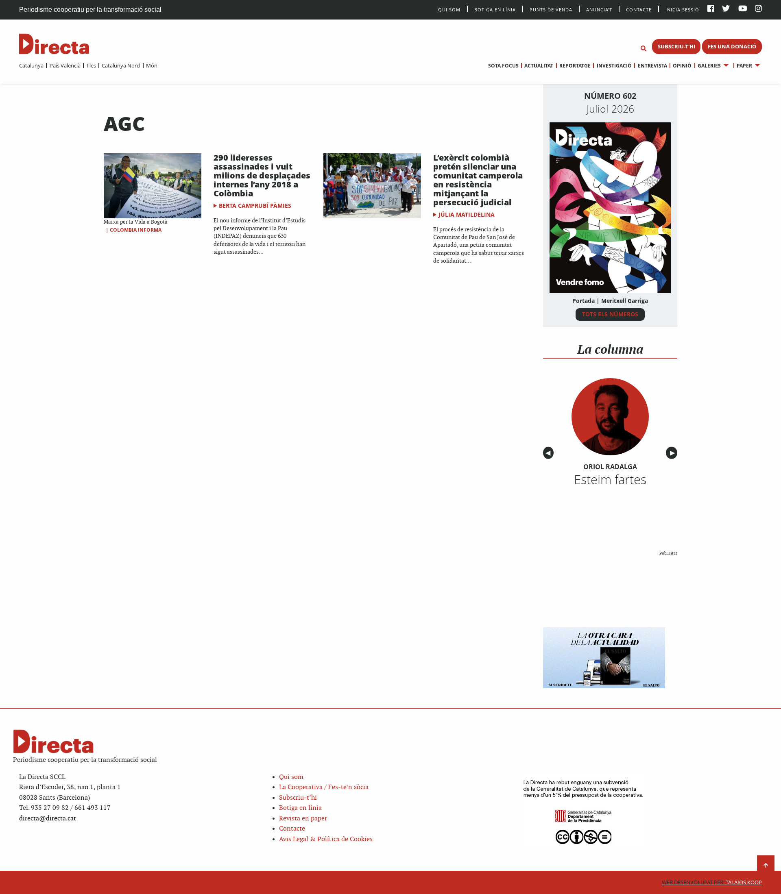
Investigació (614, 65)
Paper (744, 65)
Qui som (291, 777)
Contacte (639, 9)
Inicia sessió (682, 9)
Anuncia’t (599, 9)
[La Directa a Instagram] (758, 9)
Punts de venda (551, 9)
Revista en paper (303, 818)
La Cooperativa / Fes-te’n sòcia (324, 787)
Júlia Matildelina (466, 214)
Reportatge (575, 65)
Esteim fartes (610, 479)
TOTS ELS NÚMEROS (610, 314)
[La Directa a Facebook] (710, 9)
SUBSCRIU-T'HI (676, 46)
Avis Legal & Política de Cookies (326, 839)
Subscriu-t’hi (298, 798)
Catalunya (31, 65)
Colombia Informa (135, 230)
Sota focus (503, 65)
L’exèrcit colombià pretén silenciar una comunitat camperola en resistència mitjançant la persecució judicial (478, 180)
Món (151, 65)
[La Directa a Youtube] (742, 9)
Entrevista (652, 65)
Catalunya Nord (121, 65)
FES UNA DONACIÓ (732, 46)
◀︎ (549, 453)
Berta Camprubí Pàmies (255, 205)
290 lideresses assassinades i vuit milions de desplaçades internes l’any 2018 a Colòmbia (262, 175)
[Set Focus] (643, 49)
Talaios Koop (712, 882)
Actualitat (538, 65)
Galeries (709, 65)
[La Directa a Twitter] (726, 9)
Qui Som (449, 9)
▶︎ (673, 453)
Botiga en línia (495, 9)
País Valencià (65, 65)
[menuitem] (31, 65)
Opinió (682, 65)
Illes (91, 65)
